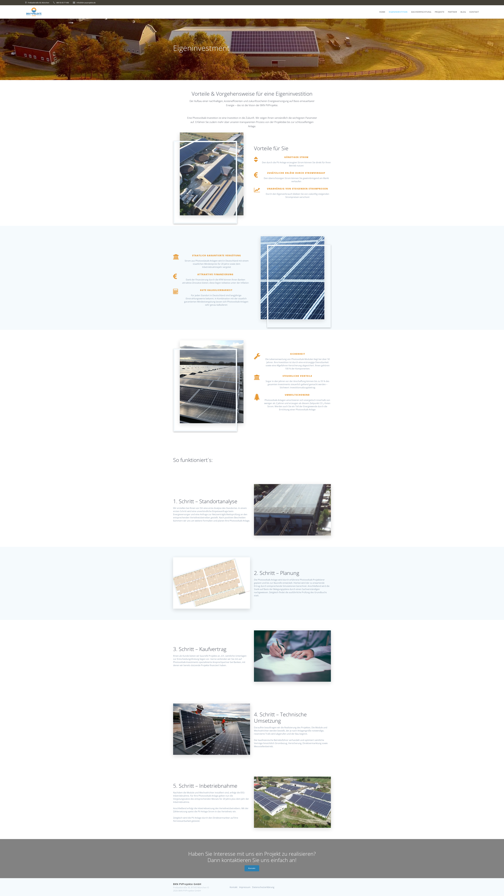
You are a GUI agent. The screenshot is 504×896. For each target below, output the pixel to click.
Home (382, 12)
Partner (452, 12)
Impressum (244, 887)
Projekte (439, 12)
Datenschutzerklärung (263, 887)
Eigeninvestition (398, 12)
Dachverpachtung (421, 12)
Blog (463, 12)
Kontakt (474, 12)
